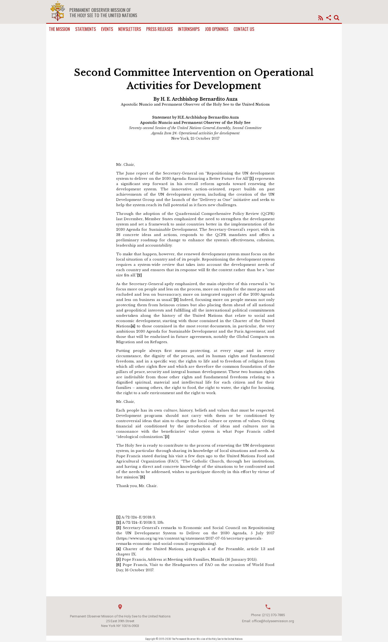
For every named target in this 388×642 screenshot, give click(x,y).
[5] (167, 437)
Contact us (244, 29)
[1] (251, 178)
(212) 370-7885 (273, 615)
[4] (133, 326)
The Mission (59, 29)
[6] (142, 477)
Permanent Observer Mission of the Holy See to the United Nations (103, 12)
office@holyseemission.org (273, 621)
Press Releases (159, 29)
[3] (176, 300)
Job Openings (216, 29)
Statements (85, 29)
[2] (139, 275)
